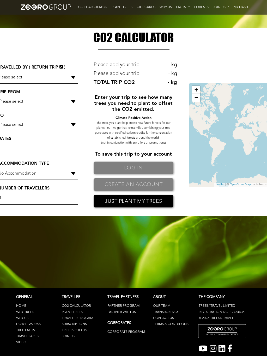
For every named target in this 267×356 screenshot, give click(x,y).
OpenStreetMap (240, 184)
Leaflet (220, 184)
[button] (183, 7)
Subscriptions (74, 324)
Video (21, 342)
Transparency (166, 312)
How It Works (28, 324)
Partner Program (123, 306)
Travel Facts (27, 336)
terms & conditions (171, 324)
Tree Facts (25, 330)
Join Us (68, 336)
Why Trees (25, 312)
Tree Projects (74, 330)
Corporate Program (126, 332)
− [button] (196, 97)
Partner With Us (121, 312)
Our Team (161, 306)
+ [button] (196, 90)
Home (21, 306)
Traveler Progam (77, 318)
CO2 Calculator (76, 306)
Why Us (22, 318)
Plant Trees (72, 312)
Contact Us (163, 318)
